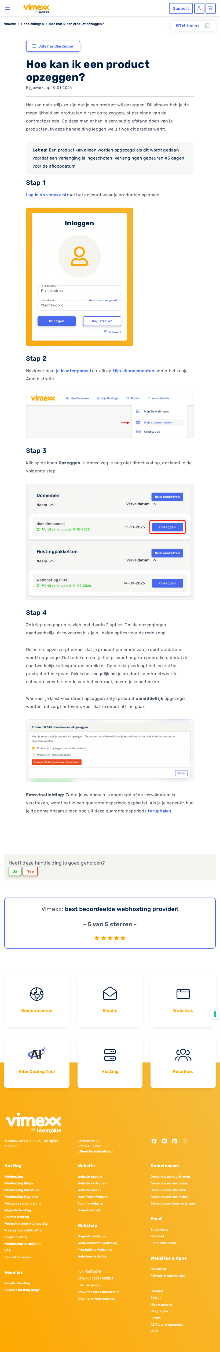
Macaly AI (158, 1269)
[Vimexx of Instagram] (186, 1141)
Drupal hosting (15, 1237)
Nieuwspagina (162, 1304)
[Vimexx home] (34, 7)
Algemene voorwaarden (96, 1298)
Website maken (90, 1177)
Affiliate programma (167, 1324)
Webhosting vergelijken (22, 1244)
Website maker (89, 1190)
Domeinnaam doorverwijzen (173, 1203)
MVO (154, 1331)
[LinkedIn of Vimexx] (176, 1141)
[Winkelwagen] (211, 8)
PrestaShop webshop (95, 1250)
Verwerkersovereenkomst (98, 1292)
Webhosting (13, 1177)
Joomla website (90, 1203)
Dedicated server (18, 1257)
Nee (30, 871)
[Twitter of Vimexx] (166, 1141)
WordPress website (93, 1197)
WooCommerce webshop (97, 1243)
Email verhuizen (163, 1243)
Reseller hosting (17, 1283)
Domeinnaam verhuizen (169, 1183)
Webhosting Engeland (21, 1197)
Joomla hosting (16, 1217)
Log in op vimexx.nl (46, 194)
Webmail (157, 1236)
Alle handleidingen (57, 46)
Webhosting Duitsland (21, 1190)
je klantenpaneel (73, 370)
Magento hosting (17, 1210)
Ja (15, 871)
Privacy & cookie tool (168, 1276)
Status (156, 1298)
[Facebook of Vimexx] (156, 1141)
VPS (7, 1250)
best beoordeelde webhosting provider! (122, 909)
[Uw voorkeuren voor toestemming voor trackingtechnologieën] (215, 1014)
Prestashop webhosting (23, 1230)
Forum (156, 1318)
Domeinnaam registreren (170, 1177)
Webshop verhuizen (93, 1256)
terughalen (159, 811)
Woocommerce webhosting (25, 1224)
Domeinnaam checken (168, 1190)
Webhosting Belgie (19, 1183)
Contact (157, 1291)
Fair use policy (89, 1285)
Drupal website (89, 1210)
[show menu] (7, 7)
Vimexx (10, 24)
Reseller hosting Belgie (22, 1290)
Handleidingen (32, 24)
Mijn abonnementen (133, 370)
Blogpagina (159, 1311)
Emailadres (159, 1229)
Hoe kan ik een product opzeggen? (76, 24)
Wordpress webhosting (22, 1203)
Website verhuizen (92, 1183)
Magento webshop (92, 1236)
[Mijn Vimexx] (199, 8)
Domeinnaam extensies (169, 1197)
